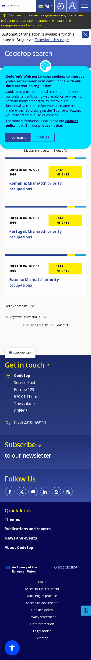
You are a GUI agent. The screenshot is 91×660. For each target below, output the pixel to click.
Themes (12, 519)
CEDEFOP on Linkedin (44, 491)
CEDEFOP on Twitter (21, 491)
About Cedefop (19, 547)
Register (72, 6)
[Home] (11, 6)
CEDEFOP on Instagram (56, 491)
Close (85, 34)
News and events (21, 538)
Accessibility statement (42, 589)
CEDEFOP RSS (68, 491)
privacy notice (50, 125)
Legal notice (42, 631)
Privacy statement (42, 617)
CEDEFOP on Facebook (9, 491)
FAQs (42, 582)
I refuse (43, 137)
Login (60, 6)
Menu (84, 6)
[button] (12, 647)
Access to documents (42, 603)
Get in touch (24, 365)
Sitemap (42, 638)
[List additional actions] (50, 6)
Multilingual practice (42, 596)
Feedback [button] (86, 611)
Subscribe (20, 444)
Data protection (42, 624)
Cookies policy (42, 610)
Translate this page (52, 39)
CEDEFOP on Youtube (33, 491)
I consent (18, 137)
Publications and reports (28, 528)
